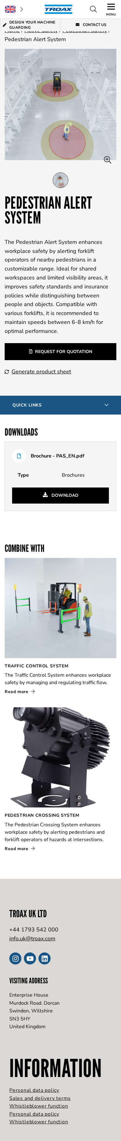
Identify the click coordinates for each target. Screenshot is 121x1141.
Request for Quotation (63, 352)
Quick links (27, 405)
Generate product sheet (41, 371)
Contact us (94, 24)
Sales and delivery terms (40, 1098)
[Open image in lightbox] (107, 160)
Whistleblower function (38, 1106)
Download (64, 495)
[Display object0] (60, 180)
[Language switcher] (14, 9)
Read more (17, 692)
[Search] (93, 9)
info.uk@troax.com (32, 938)
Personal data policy (34, 1090)
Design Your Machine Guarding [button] (32, 25)
